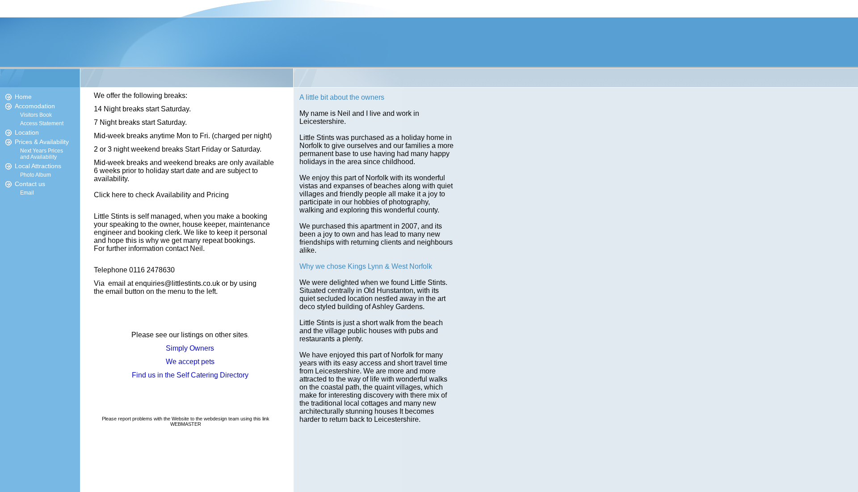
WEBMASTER (185, 424)
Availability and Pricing (192, 195)
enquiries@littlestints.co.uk (177, 283)
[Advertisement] (40, 358)
